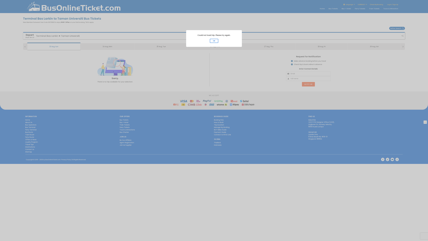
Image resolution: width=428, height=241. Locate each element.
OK (214, 41)
